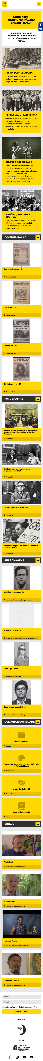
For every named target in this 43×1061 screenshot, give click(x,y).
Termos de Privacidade (21, 1007)
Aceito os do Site (20, 1007)
